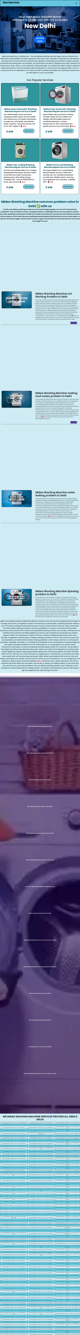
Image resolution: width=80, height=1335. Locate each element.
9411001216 (74, 323)
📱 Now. (23, 126)
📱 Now (43, 417)
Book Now (29, 131)
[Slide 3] (43, 50)
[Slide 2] (40, 50)
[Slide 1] (36, 50)
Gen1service (11, 2)
